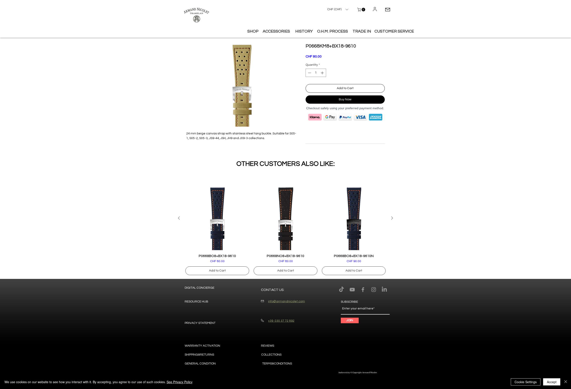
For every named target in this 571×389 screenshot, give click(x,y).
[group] (285, 230)
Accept (552, 382)
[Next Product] (392, 218)
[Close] (565, 381)
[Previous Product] (179, 218)
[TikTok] (341, 289)
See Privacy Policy (179, 382)
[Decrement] (309, 73)
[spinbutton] (316, 73)
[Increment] (322, 73)
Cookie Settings (526, 382)
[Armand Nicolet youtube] (352, 289)
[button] (361, 9)
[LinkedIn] (384, 289)
